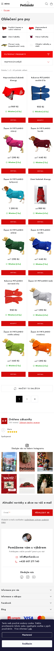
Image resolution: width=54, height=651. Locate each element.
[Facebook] (21, 577)
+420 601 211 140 (29, 561)
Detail (13, 120)
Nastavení (27, 634)
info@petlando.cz (29, 556)
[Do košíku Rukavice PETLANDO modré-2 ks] (40, 120)
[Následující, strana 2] (27, 399)
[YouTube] (33, 577)
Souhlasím (27, 643)
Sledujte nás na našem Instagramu (27, 448)
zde (30, 628)
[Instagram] (27, 577)
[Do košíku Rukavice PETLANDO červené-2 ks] (13, 323)
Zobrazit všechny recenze (29, 422)
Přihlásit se (42, 512)
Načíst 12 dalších (29, 388)
